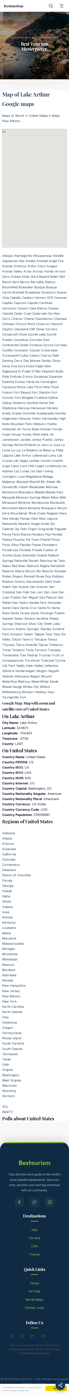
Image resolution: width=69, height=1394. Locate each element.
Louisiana (9, 928)
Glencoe (24, 408)
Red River (19, 566)
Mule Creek (37, 513)
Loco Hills (27, 466)
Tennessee (10, 1054)
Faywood (9, 387)
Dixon (56, 361)
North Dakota (12, 1012)
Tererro (27, 639)
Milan (55, 497)
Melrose (52, 487)
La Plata (57, 450)
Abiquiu (7, 256)
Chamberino (44, 319)
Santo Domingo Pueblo (48, 613)
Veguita (53, 671)
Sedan (18, 618)
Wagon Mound (40, 676)
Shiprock (20, 624)
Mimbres (24, 503)
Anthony (20, 266)
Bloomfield (9, 287)
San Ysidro (20, 603)
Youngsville (10, 697)
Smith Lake (52, 624)
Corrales (60, 345)
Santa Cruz (28, 608)
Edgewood (9, 371)
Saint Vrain (53, 581)
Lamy (52, 455)
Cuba (24, 355)
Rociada (60, 571)
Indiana (7, 907)
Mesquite (8, 497)
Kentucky (9, 922)
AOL (5, 1107)
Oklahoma (9, 1022)
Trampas (54, 650)
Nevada (7, 980)
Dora (21, 366)
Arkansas (9, 849)
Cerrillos (54, 313)
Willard (45, 687)
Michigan (8, 949)
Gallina (53, 398)
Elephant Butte (52, 371)
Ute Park (8, 666)
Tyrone (60, 660)
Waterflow (9, 681)
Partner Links (34, 1308)
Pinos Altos (10, 545)
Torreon (41, 650)
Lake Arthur (22, 455)
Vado (29, 666)
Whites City (31, 687)
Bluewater (25, 287)
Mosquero (48, 508)
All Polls (34, 1291)
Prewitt (37, 550)
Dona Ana (9, 366)
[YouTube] (43, 1336)
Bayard (44, 276)
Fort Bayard (22, 392)
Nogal (35, 524)
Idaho (6, 896)
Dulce (30, 366)
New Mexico (11, 996)
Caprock (20, 303)
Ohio (5, 1017)
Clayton (7, 329)
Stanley (45, 629)
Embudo (16, 376)
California (9, 854)
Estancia (8, 382)
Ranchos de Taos (52, 561)
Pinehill (45, 540)
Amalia (30, 261)
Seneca (29, 618)
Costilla (7, 350)
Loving (48, 471)
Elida (5, 376)
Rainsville (21, 561)
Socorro (8, 629)
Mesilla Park (54, 492)
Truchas (45, 655)
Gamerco (19, 403)
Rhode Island (11, 1038)
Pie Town (32, 540)
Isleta (44, 434)
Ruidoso (58, 576)
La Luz (16, 450)
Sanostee (54, 603)
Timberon (56, 645)
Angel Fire (56, 261)
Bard (34, 276)
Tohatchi (18, 650)
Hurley (27, 434)
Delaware (9, 870)
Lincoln (46, 461)
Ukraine (34, 1238)
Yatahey (40, 692)
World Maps (34, 1300)
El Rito (36, 371)
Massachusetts (13, 944)
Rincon (30, 571)
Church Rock (25, 324)
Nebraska (9, 975)
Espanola (55, 376)
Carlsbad (45, 303)
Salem (6, 587)
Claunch (57, 324)
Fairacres (32, 382)
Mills (63, 497)
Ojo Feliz (21, 529)
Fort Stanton (41, 392)
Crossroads (49, 350)
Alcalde (58, 256)
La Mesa (44, 450)
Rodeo (7, 576)
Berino (25, 282)
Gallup (7, 403)
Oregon (7, 1028)
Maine (6, 933)
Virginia (7, 1070)
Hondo (57, 429)
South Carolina (13, 1043)
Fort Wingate (24, 398)
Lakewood (39, 455)
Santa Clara (10, 608)
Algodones (10, 261)
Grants (17, 413)
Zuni (23, 697)
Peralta (57, 534)
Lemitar (34, 461)
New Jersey (11, 991)
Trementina (10, 655)
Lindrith (57, 461)
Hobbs (52, 424)
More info (24, 1390)
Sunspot (16, 634)
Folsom (7, 392)
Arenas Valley (12, 271)
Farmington (48, 382)
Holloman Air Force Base (20, 429)
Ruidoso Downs (13, 581)
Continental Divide (15, 345)
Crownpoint (10, 355)
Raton (6, 566)
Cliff (32, 329)
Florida (7, 880)
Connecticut (11, 865)
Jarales (25, 440)
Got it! (56, 1388)
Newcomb (9, 524)
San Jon (36, 592)
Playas (36, 545)
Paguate (60, 529)
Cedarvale (39, 313)
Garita (43, 403)
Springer (33, 629)
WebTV (7, 1112)
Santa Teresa (20, 613)
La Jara (42, 445)
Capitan (7, 303)
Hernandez (50, 418)
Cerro (6, 319)
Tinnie (6, 650)
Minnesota (9, 954)
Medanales (37, 487)
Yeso (50, 692)
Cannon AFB (43, 298)
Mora (23, 508)
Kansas (7, 917)
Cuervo (46, 355)
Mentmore (9, 492)
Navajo (14, 518)
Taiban (28, 634)
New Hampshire (14, 985)
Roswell (29, 576)
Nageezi (52, 513)
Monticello (57, 503)
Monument (10, 508)
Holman (45, 429)
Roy (48, 576)
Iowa (5, 912)
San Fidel (22, 592)
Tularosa (47, 660)
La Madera (29, 450)
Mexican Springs (28, 497)
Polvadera (49, 545)
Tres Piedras (29, 655)
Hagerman (9, 418)
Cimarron (43, 324)
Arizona (8, 844)
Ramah (34, 561)
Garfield (32, 403)
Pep (48, 534)
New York (9, 1001)
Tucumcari (32, 660)
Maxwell (22, 482)
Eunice (20, 382)
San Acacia (20, 587)
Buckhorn (48, 292)
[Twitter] (34, 1202)
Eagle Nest (43, 366)
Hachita (60, 413)
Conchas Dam (39, 340)
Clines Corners (46, 329)
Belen (54, 276)
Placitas (25, 545)
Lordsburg (52, 466)
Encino (28, 376)
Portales (25, 550)
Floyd (55, 387)
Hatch (36, 418)
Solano (20, 629)
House (16, 434)
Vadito (20, 666)
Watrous (24, 681)
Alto (22, 261)
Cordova (35, 345)
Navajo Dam (29, 518)
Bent (15, 282)
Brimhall (18, 292)
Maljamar (9, 482)
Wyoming (9, 1091)
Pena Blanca (21, 534)
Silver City (35, 624)
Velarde (7, 676)
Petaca (7, 540)
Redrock (33, 566)
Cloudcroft (9, 334)
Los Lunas (21, 471)
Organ (32, 529)
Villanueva (21, 676)
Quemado (29, 555)
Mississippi (9, 959)
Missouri (8, 965)
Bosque (39, 287)
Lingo (6, 466)
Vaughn (41, 671)
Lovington (9, 476)
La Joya (54, 445)
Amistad (42, 261)
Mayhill (35, 482)
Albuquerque (42, 256)
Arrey (27, 271)
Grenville (29, 413)
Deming (7, 361)
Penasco (37, 534)
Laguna (7, 455)
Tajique (39, 634)
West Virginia (11, 1080)
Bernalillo (37, 282)
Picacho (19, 540)
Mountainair (19, 513)
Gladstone (9, 408)
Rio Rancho (44, 571)
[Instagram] (50, 1202)
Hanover (24, 418)
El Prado (24, 371)
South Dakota (12, 1049)
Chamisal (60, 319)
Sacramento (35, 581)
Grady (6, 413)
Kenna (18, 445)
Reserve (8, 571)
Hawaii (7, 891)
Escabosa (41, 376)
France (34, 1254)
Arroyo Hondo (43, 271)
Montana (8, 970)
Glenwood (38, 408)
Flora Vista (42, 387)
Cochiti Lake (37, 334)
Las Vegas (20, 461)
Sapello (7, 618)
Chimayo (8, 324)
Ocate (45, 524)
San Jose (51, 592)
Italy (34, 1230)
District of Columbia (16, 875)
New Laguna (48, 518)
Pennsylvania (11, 1033)
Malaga (48, 476)
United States (38, 116)
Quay (17, 555)
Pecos (6, 534)
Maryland (9, 938)
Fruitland (40, 398)
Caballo (15, 298)
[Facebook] (19, 1202)
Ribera (19, 571)
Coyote (35, 350)
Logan (39, 466)
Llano (15, 466)
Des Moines (31, 361)
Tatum (16, 639)
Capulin (32, 303)
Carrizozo (9, 308)
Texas (6, 1059)
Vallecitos (51, 666)
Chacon (17, 319)
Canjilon (27, 298)
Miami (45, 497)
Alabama (8, 833)
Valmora (8, 671)
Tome (29, 650)
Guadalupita (45, 413)
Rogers (17, 576)
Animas (7, 266)
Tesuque (40, 639)
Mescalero (26, 492)
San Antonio (39, 587)
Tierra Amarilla (26, 645)
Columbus (20, 340)
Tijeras (43, 645)
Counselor (21, 350)
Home (34, 1283)
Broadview (32, 292)
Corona (48, 345)
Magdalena (34, 476)
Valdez (39, 666)
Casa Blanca (38, 308)
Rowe (40, 576)
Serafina (42, 618)
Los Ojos (36, 471)
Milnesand (9, 503)
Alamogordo (23, 256)
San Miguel (30, 597)
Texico (52, 639)
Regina (45, 566)
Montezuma (40, 503)
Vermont (8, 1096)
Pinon (56, 540)
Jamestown (10, 440)
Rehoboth (58, 566)
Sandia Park (38, 603)
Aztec (26, 276)
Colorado (9, 859)
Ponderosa (10, 550)
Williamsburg (11, 692)
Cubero (34, 355)
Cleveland (21, 329)
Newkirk (24, 524)
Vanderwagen (25, 671)
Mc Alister (48, 482)
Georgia (7, 886)
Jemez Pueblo (42, 440)
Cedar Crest (22, 313)
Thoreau (8, 645)
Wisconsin (9, 1085)
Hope (6, 434)
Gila (51, 403)
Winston (28, 692)
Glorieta (52, 408)
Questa (42, 555)
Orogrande (45, 529)
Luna (21, 476)
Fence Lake (24, 387)
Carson (22, 308)
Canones (60, 298)
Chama (29, 319)
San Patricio (48, 597)
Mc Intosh (20, 487)
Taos (48, 634)
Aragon (52, 266)
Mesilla (39, 492)
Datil (55, 355)
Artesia (16, 276)
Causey (53, 308)
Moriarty (34, 508)
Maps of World (13, 116)
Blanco (50, 282)
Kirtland (29, 445)
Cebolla (7, 313)
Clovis (22, 334)
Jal (51, 434)
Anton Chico (36, 266)
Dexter (46, 361)
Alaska (7, 838)
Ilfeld (36, 434)
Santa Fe (44, 608)
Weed (35, 681)
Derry (18, 361)
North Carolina (13, 1007)
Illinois (6, 901)
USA (34, 1246)
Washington (10, 1075)
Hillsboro (39, 424)
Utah (5, 1064)
